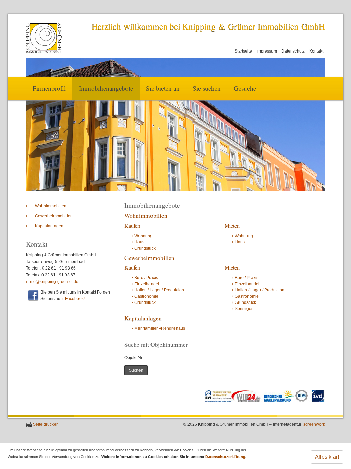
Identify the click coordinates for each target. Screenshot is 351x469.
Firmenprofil (49, 88)
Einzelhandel (146, 284)
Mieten (232, 225)
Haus (139, 242)
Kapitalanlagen (49, 226)
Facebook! (75, 298)
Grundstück (145, 248)
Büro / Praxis (146, 277)
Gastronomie (146, 296)
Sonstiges (244, 308)
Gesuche (245, 88)
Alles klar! (327, 457)
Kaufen (132, 225)
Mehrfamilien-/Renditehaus (159, 328)
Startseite (243, 51)
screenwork (314, 424)
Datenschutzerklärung (225, 457)
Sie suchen (207, 88)
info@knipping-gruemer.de (53, 281)
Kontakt (316, 51)
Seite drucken (46, 424)
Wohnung (143, 235)
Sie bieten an (163, 88)
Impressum (266, 51)
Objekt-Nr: (133, 357)
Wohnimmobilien (50, 206)
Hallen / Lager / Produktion (159, 290)
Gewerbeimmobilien (54, 216)
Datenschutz (293, 51)
